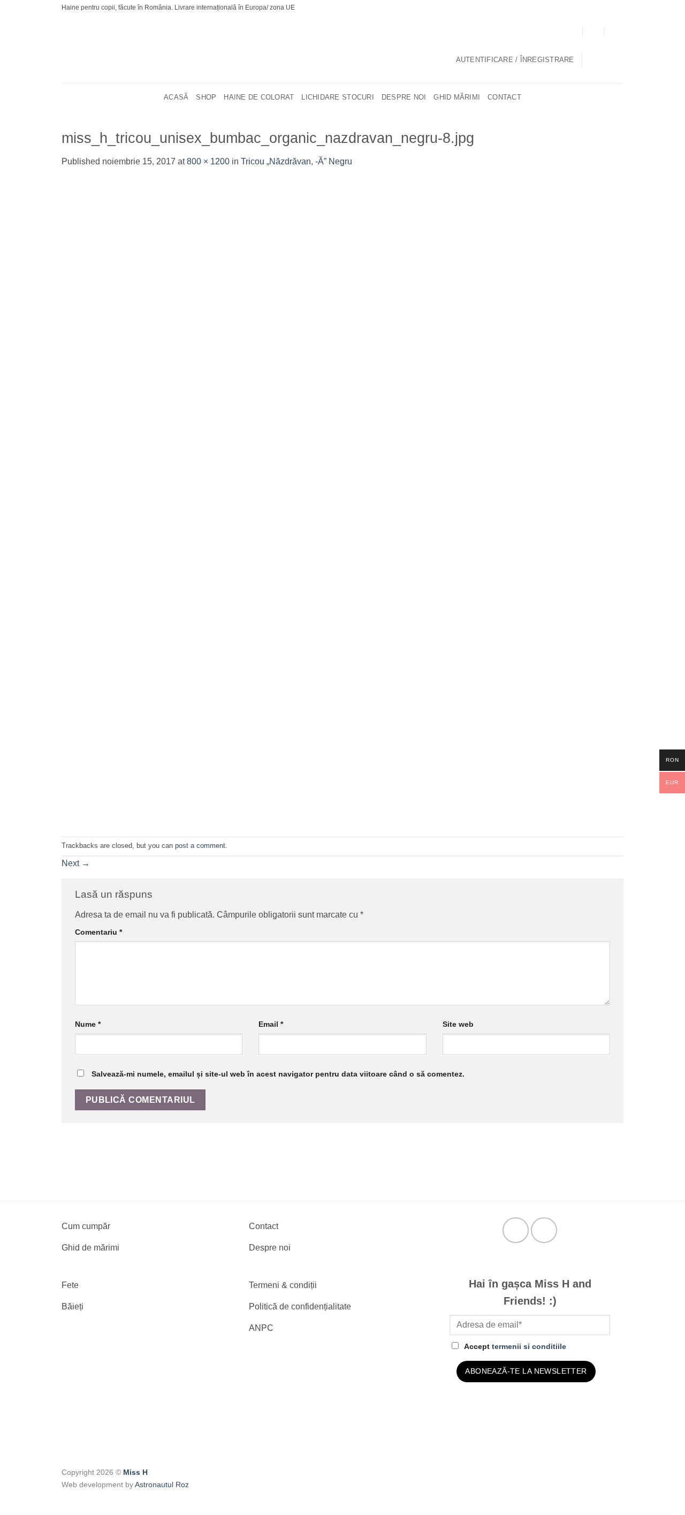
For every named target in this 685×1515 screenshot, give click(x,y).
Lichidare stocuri (337, 97)
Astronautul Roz (162, 1484)
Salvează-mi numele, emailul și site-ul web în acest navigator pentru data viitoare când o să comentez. (278, 1074)
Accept (515, 1346)
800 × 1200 (208, 161)
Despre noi (404, 97)
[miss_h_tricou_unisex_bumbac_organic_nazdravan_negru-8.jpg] (276, 501)
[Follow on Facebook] (516, 1230)
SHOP (206, 97)
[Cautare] (619, 97)
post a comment (200, 846)
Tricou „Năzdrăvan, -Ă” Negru (296, 161)
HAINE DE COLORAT (259, 97)
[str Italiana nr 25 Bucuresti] (572, 31)
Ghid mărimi (456, 97)
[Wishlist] (619, 60)
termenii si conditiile (529, 1346)
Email (270, 1024)
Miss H (135, 1472)
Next (76, 863)
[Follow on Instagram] (544, 1230)
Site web (458, 1024)
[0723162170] (615, 31)
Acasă (176, 97)
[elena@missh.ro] (593, 31)
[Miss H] (335, 49)
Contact (504, 97)
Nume (88, 1024)
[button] (515, 60)
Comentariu (98, 932)
